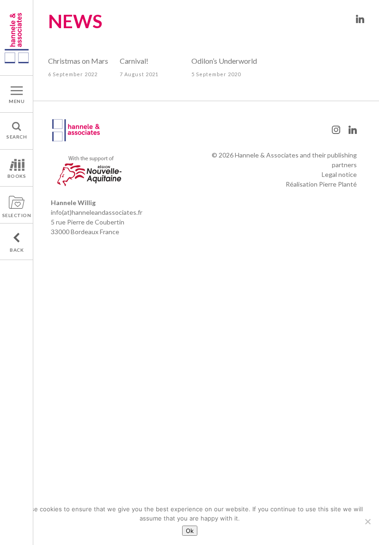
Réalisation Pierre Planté (321, 184)
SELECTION (16, 215)
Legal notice (339, 174)
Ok (190, 530)
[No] (367, 521)
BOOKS (16, 176)
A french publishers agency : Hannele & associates (16, 37)
